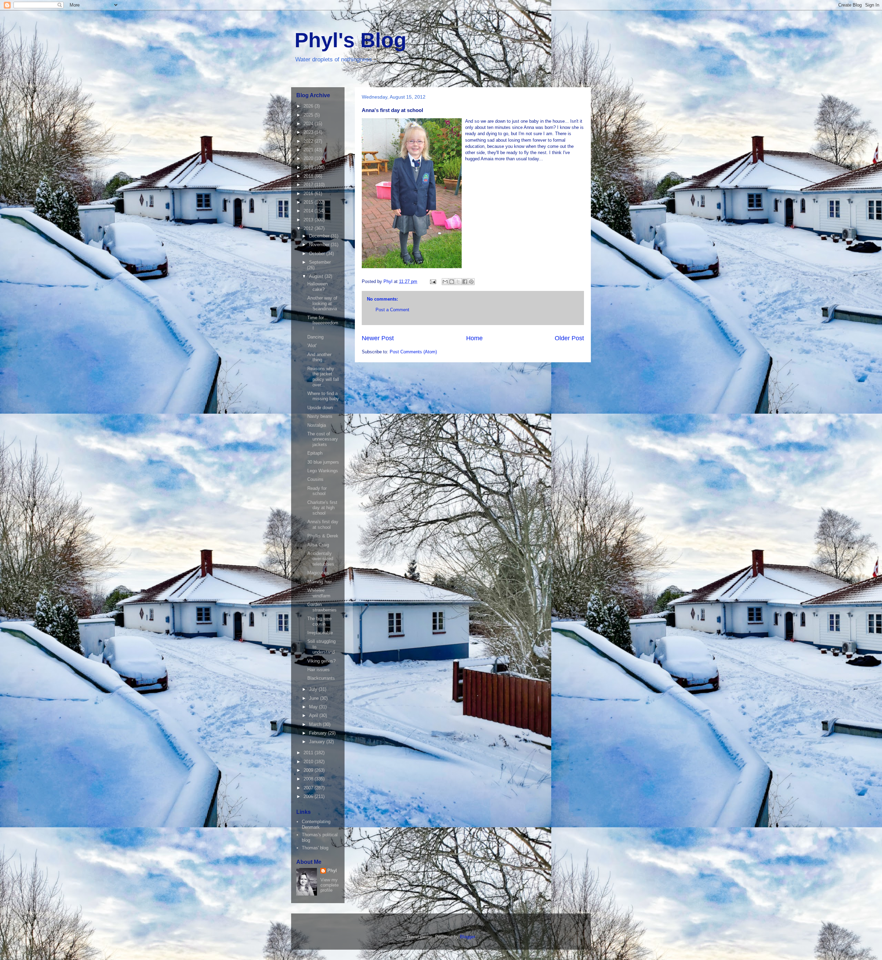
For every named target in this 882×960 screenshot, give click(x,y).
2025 (309, 115)
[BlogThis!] (451, 281)
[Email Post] (433, 281)
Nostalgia (316, 425)
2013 (309, 219)
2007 (309, 787)
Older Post (569, 338)
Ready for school (317, 491)
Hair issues (318, 669)
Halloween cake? (317, 286)
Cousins (315, 479)
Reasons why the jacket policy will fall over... (323, 376)
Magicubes (318, 572)
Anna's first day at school (322, 524)
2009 (309, 770)
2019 (309, 167)
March (316, 724)
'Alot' (312, 345)
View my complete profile (329, 885)
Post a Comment (392, 309)
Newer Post (378, 338)
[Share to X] (458, 281)
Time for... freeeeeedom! (322, 323)
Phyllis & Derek (322, 535)
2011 (309, 752)
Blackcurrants (321, 678)
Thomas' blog (315, 847)
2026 (309, 106)
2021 (309, 149)
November (320, 244)
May (314, 706)
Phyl (332, 870)
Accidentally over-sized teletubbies (320, 559)
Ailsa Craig (318, 544)
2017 (309, 184)
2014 (309, 210)
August (317, 276)
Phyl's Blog (351, 40)
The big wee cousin (319, 621)
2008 (309, 778)
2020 (309, 158)
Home (474, 338)
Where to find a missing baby (323, 396)
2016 (309, 193)
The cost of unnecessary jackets (322, 439)
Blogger (467, 936)
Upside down (320, 407)
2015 (309, 202)
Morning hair (319, 581)
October (317, 253)
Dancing (315, 337)
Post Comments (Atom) (413, 351)
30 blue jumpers (323, 462)
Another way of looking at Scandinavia (322, 303)
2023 (309, 132)
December (320, 236)
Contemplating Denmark (316, 824)
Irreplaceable (320, 632)
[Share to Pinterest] (471, 281)
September (320, 262)
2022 (309, 141)
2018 (309, 176)
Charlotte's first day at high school (322, 508)
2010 (309, 761)
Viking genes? (321, 661)
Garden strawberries (322, 607)
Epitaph (314, 453)
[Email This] (445, 281)
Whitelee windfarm (318, 593)
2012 (309, 228)
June (314, 698)
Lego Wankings (322, 470)
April (314, 715)
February (318, 733)
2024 (309, 123)
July (314, 689)
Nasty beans (319, 416)
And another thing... (319, 357)
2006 (309, 796)
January (317, 741)
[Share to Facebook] (464, 281)
